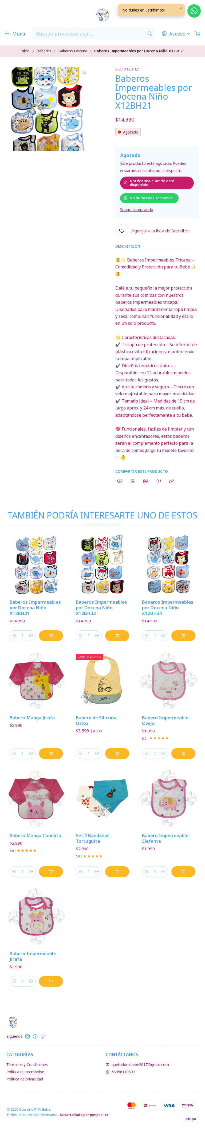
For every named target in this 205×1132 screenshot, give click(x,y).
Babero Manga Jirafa (32, 718)
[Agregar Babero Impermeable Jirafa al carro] (51, 981)
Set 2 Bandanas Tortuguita (92, 838)
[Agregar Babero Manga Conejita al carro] (51, 871)
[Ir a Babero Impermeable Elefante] (169, 798)
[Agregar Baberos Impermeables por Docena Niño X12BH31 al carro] (51, 635)
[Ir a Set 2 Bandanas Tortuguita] (102, 798)
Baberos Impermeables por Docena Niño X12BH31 (35, 607)
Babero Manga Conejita (35, 835)
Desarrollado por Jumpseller (84, 1114)
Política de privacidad (24, 1079)
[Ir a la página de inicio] (102, 15)
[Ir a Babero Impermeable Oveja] (169, 681)
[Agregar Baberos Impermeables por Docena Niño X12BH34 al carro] (183, 635)
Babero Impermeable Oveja (165, 720)
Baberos (44, 51)
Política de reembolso (25, 1071)
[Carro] (198, 33)
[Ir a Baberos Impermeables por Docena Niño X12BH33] (102, 565)
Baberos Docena (72, 51)
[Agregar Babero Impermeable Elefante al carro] (183, 871)
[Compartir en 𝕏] (132, 481)
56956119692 (123, 1071)
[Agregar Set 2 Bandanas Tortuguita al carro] (117, 871)
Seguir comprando (136, 210)
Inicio (25, 51)
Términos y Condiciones (27, 1064)
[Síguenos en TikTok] (43, 1036)
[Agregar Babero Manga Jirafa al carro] (51, 753)
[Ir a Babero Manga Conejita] (36, 798)
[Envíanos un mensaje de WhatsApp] (194, 11)
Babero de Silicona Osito (96, 720)
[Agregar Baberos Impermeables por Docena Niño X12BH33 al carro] (117, 635)
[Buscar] (149, 33)
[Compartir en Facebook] (119, 481)
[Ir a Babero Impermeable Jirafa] (36, 916)
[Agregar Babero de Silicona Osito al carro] (117, 753)
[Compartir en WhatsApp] (145, 481)
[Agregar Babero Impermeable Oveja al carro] (183, 753)
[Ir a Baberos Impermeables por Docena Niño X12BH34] (169, 565)
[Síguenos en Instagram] (27, 1036)
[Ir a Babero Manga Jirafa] (36, 681)
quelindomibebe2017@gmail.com (140, 1064)
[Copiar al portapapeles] (171, 481)
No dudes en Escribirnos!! (152, 198)
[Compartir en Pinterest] (158, 481)
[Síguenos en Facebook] (35, 1036)
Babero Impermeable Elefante (165, 838)
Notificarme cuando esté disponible (152, 183)
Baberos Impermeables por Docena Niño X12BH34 (167, 607)
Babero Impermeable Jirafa (33, 956)
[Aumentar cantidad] (31, 636)
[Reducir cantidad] (14, 636)
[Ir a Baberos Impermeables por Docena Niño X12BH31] (36, 565)
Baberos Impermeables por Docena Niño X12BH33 (101, 607)
